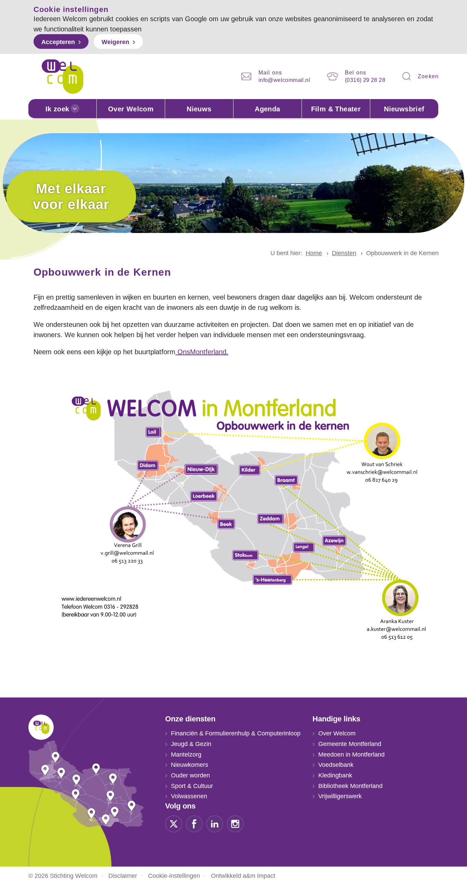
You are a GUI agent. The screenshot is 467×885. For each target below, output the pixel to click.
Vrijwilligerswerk (340, 796)
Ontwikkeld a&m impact (243, 875)
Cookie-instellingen (174, 875)
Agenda (267, 109)
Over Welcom (131, 109)
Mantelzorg (186, 754)
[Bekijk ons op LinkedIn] (214, 823)
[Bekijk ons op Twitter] (173, 823)
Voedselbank (335, 764)
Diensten (344, 253)
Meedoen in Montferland (351, 754)
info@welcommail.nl (284, 80)
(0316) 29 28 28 (365, 80)
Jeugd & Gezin (191, 744)
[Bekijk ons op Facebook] (194, 823)
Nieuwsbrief (404, 109)
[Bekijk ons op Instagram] (235, 823)
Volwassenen (189, 796)
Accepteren (58, 42)
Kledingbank (335, 775)
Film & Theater (336, 109)
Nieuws (199, 109)
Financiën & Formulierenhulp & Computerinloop (236, 733)
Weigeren (115, 42)
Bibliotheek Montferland (350, 786)
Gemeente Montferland (349, 744)
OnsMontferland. (201, 352)
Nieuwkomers (189, 764)
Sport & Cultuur (192, 786)
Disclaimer (122, 875)
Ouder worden (190, 775)
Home (314, 253)
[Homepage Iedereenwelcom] (62, 76)
